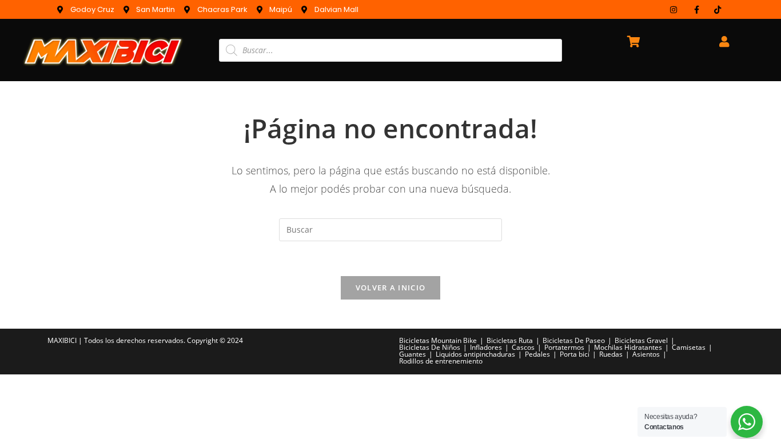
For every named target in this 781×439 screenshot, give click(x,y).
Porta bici (574, 354)
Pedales (537, 354)
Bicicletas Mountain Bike (438, 340)
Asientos (646, 354)
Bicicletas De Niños (429, 347)
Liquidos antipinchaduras (475, 354)
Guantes (412, 354)
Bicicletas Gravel (641, 340)
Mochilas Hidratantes (628, 347)
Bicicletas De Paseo (574, 340)
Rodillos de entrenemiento (441, 361)
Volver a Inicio (391, 287)
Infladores (486, 347)
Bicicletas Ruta (510, 340)
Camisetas (689, 347)
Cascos (523, 347)
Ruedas (611, 354)
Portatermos (564, 347)
